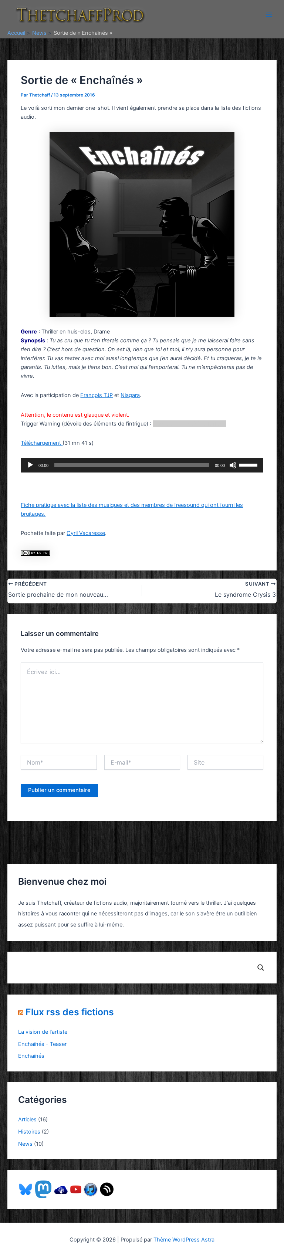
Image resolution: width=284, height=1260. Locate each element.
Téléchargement (41, 443)
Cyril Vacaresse (86, 533)
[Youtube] (75, 1189)
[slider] (249, 464)
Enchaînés (31, 1056)
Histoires (29, 1131)
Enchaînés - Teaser (42, 1044)
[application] (142, 465)
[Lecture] (30, 465)
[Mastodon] (43, 1189)
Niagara (130, 395)
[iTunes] (90, 1189)
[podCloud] (61, 1189)
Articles (27, 1119)
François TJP (96, 395)
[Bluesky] (25, 1189)
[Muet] (233, 465)
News (25, 1144)
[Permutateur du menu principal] (269, 15)
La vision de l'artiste (42, 1032)
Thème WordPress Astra (183, 1239)
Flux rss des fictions (70, 1011)
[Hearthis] (106, 1189)
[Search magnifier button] (261, 967)
